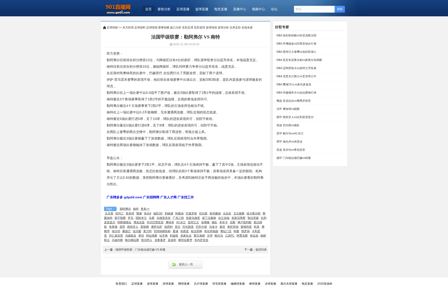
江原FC (229, 235)
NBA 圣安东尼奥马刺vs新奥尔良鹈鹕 (299, 60)
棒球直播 (254, 283)
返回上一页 (186, 264)
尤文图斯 (239, 213)
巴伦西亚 (188, 226)
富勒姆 (144, 226)
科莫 (256, 226)
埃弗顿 (205, 222)
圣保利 (172, 240)
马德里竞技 (164, 218)
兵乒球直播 (201, 283)
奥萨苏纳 (232, 226)
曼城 (175, 231)
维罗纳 (245, 231)
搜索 (340, 9)
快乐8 (147, 213)
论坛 (274, 9)
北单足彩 (235, 27)
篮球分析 (223, 27)
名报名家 (247, 27)
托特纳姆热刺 (162, 231)
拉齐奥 (163, 235)
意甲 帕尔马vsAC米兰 (290, 133)
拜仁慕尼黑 (116, 235)
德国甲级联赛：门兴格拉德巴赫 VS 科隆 (140, 249)
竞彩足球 (187, 27)
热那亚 (184, 231)
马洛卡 (213, 226)
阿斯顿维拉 (124, 222)
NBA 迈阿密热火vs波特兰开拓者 (296, 68)
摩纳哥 (170, 222)
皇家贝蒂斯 (238, 218)
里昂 (122, 226)
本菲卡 (223, 222)
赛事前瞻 (163, 27)
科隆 (236, 231)
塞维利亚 (246, 226)
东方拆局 (128, 27)
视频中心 (258, 9)
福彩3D (158, 213)
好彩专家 (282, 27)
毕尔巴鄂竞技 (155, 222)
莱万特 (147, 231)
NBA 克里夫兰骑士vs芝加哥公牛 (296, 76)
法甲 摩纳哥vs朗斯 (288, 109)
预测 (139, 213)
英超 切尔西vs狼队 (288, 125)
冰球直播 (270, 283)
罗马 (130, 218)
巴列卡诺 (201, 226)
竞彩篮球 (199, 27)
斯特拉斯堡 (185, 240)
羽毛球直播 (219, 283)
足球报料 (140, 27)
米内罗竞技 (201, 240)
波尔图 (137, 231)
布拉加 (254, 235)
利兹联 (174, 235)
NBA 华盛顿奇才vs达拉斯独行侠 (296, 92)
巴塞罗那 (191, 213)
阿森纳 (179, 213)
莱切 (141, 235)
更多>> (145, 208)
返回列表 (261, 249)
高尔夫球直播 (288, 283)
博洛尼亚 (139, 222)
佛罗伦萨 (156, 226)
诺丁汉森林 (209, 218)
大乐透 (109, 213)
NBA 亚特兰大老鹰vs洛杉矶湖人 (296, 51)
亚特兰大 (193, 222)
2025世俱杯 (324, 283)
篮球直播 (201, 9)
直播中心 (239, 9)
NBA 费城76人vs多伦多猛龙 (293, 84)
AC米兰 (181, 222)
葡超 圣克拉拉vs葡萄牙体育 (293, 100)
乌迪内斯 (117, 240)
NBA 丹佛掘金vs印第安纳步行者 (296, 43)
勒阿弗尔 (125, 208)
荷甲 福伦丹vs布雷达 (289, 141)
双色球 (130, 213)
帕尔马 (219, 235)
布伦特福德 (211, 231)
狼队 (214, 222)
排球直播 (168, 283)
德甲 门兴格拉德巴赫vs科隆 (293, 158)
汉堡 (210, 235)
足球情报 (112, 27)
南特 (136, 208)
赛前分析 (164, 9)
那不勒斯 (120, 218)
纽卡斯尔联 (254, 213)
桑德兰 (126, 231)
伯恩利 (168, 226)
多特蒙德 (215, 213)
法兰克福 (223, 218)
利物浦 (169, 213)
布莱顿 (113, 226)
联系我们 (121, 283)
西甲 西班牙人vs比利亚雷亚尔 (295, 117)
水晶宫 (227, 213)
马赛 (151, 218)
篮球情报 (211, 27)
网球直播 (183, 283)
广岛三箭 (178, 218)
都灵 (222, 226)
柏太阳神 (196, 231)
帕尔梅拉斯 (132, 240)
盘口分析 (175, 27)
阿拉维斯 (151, 235)
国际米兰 (141, 218)
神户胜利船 (245, 222)
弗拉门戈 (225, 231)
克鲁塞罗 (160, 240)
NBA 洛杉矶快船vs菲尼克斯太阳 (296, 35)
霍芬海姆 (199, 235)
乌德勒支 (130, 235)
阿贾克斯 (242, 235)
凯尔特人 (146, 240)
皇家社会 (186, 235)
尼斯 (232, 222)
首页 (148, 9)
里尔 (177, 226)
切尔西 (203, 213)
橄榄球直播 (238, 283)
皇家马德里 (193, 218)
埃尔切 (116, 231)
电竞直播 (220, 9)
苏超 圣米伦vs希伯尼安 (290, 149)
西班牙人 (132, 226)
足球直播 (182, 9)
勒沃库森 (253, 218)
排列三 (119, 213)
